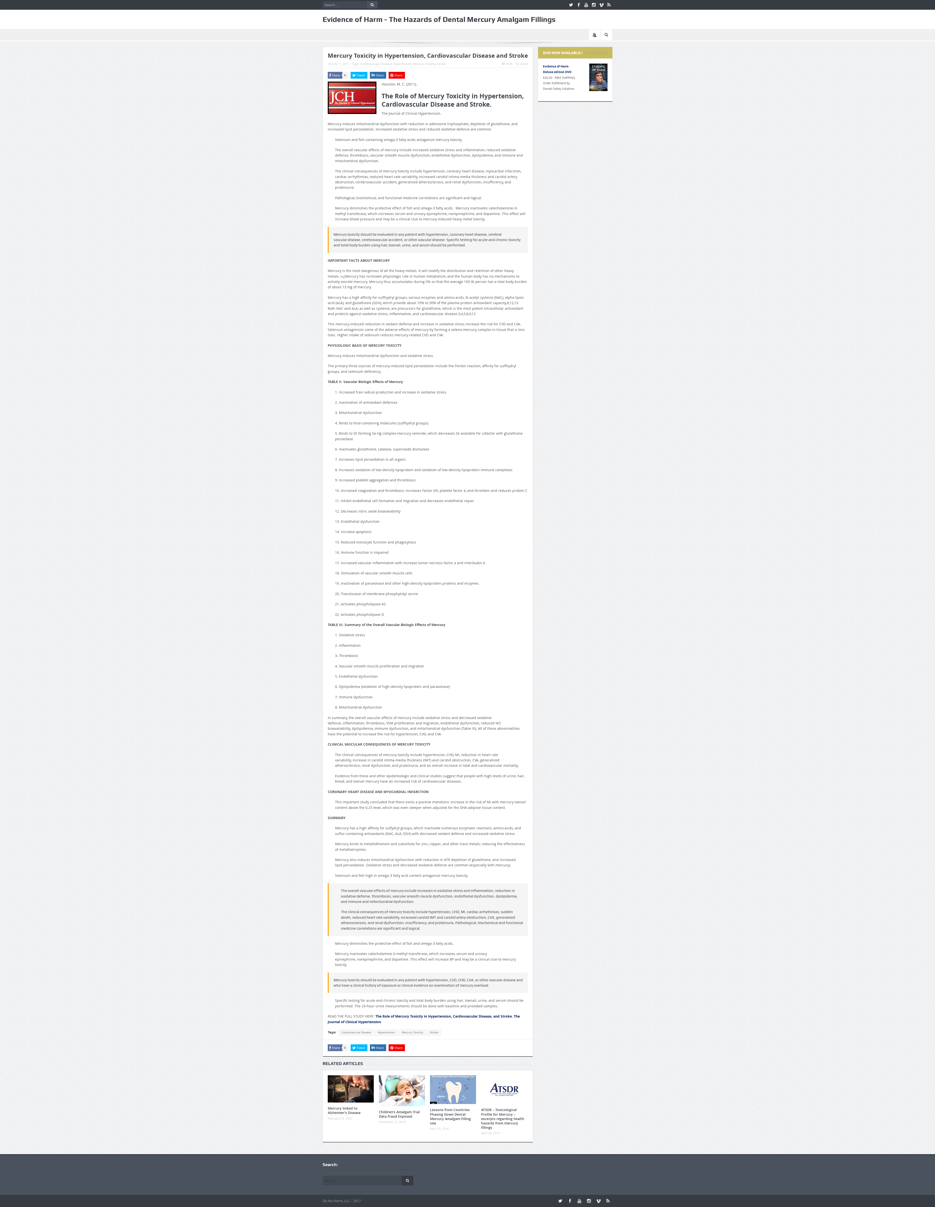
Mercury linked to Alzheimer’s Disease (344, 1110)
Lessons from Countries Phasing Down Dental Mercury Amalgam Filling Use (450, 1116)
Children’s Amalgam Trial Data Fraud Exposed (399, 1114)
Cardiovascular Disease (376, 64)
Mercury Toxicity (424, 64)
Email (524, 64)
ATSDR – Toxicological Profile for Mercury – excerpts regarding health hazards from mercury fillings (502, 1118)
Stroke (441, 64)
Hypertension (402, 64)
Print (509, 64)
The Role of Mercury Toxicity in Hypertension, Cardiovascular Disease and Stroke (453, 100)
